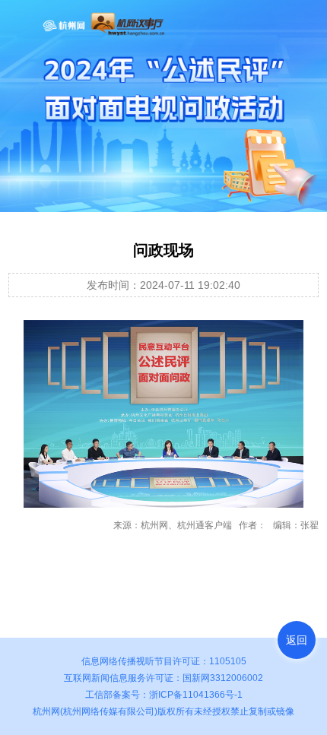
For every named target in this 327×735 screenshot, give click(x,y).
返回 (296, 640)
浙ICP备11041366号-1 (196, 694)
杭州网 (46, 711)
